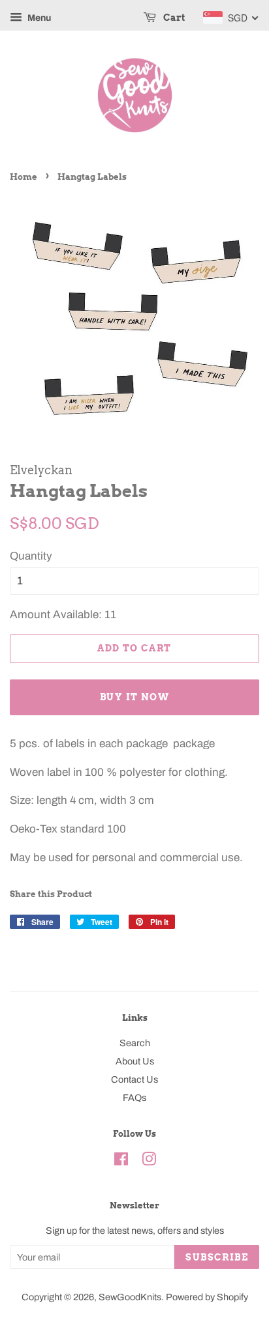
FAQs (134, 1097)
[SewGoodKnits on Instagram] (149, 1161)
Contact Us (134, 1079)
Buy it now (134, 697)
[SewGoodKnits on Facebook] (121, 1161)
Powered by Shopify (207, 1297)
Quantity (31, 556)
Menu (38, 18)
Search (134, 1043)
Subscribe (216, 1257)
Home (23, 177)
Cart (173, 17)
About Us (135, 1061)
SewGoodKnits (130, 1297)
